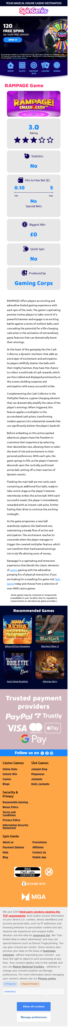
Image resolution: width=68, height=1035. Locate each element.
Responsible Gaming (15, 802)
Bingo (57, 71)
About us (8, 842)
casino (13, 570)
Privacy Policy (11, 819)
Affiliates (38, 847)
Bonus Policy (10, 806)
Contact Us (39, 852)
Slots (22, 71)
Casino (45, 71)
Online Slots (10, 768)
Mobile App (39, 857)
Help (5, 852)
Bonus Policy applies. (20, 57)
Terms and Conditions (9, 813)
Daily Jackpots (40, 783)
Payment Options (13, 847)
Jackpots (36, 778)
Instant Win (33, 72)
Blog (5, 857)
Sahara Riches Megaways (17, 646)
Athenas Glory (50, 681)
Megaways (37, 773)
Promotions (39, 842)
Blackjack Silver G (50, 646)
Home (10, 71)
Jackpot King (39, 768)
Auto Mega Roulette (17, 681)
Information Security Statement (15, 826)
